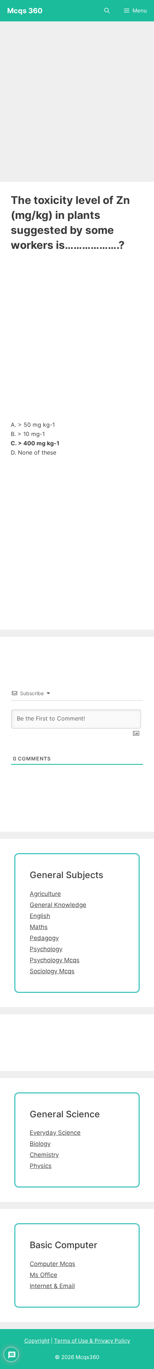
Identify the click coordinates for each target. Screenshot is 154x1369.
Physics (41, 1165)
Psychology (46, 949)
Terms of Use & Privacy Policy (92, 1340)
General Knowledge (58, 904)
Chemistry (44, 1154)
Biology (40, 1143)
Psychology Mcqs (55, 960)
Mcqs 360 (25, 10)
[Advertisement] (77, 98)
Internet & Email (52, 1285)
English (40, 915)
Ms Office (43, 1274)
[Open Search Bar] (107, 10)
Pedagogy (44, 938)
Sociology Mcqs (52, 971)
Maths (39, 926)
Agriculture (45, 893)
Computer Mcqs (52, 1263)
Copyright (36, 1340)
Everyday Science (55, 1132)
